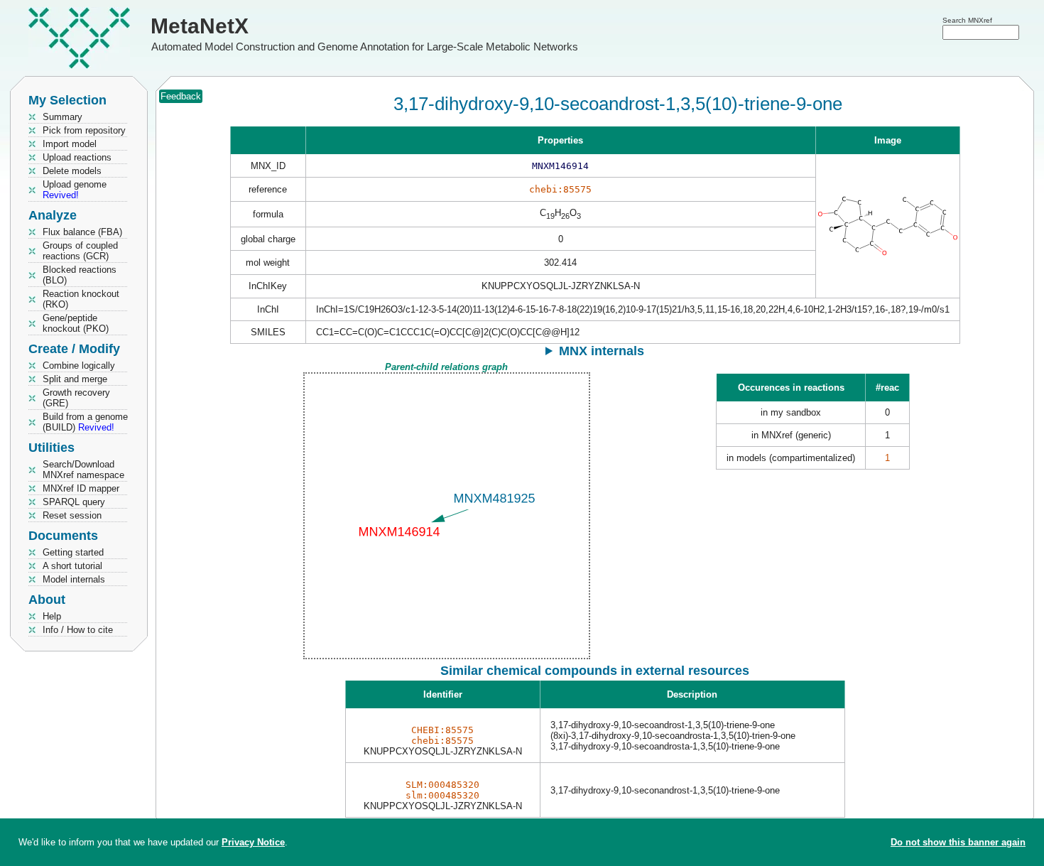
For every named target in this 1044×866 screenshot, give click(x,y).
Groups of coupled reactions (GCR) (80, 250)
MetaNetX (200, 26)
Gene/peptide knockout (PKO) (76, 323)
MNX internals (601, 351)
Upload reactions (77, 157)
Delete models (72, 171)
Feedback (181, 96)
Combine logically (79, 365)
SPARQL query (74, 502)
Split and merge (75, 379)
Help (52, 616)
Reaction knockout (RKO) (81, 299)
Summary (62, 117)
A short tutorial (72, 566)
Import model (70, 144)
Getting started (73, 552)
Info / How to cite (78, 629)
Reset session (72, 515)
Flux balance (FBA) (82, 232)
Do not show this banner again (958, 842)
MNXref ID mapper (81, 488)
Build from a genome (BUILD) (85, 422)
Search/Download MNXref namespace (83, 469)
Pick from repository (84, 130)
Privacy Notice (253, 842)
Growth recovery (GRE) (76, 397)
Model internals (74, 579)
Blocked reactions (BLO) (79, 275)
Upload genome (75, 189)
